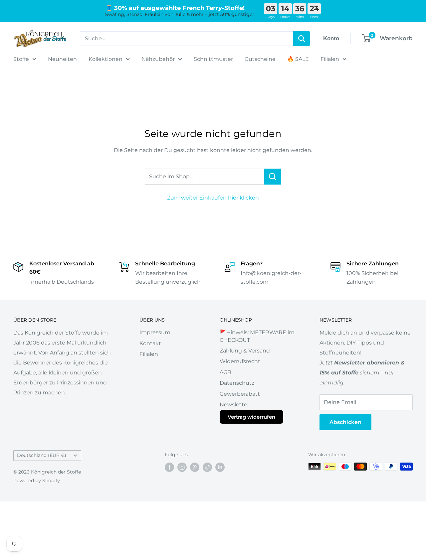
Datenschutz (237, 383)
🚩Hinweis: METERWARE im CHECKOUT (257, 336)
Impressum (154, 332)
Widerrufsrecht (240, 361)
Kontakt (150, 343)
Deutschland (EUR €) (41, 455)
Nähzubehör (158, 59)
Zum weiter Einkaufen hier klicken (213, 198)
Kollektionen (105, 59)
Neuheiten (62, 59)
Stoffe (21, 59)
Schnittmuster (213, 59)
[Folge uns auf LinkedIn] (220, 467)
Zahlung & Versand (245, 351)
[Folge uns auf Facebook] (169, 467)
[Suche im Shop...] (272, 177)
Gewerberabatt (240, 394)
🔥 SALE (298, 59)
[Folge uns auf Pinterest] (194, 467)
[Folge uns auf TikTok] (207, 467)
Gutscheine (260, 59)
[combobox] (186, 38)
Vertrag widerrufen (251, 417)
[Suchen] (301, 38)
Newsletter (234, 404)
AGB (225, 372)
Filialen (329, 59)
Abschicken (345, 422)
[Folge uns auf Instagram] (182, 467)
